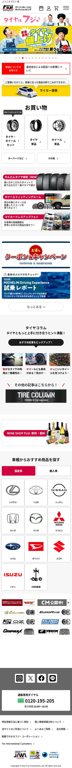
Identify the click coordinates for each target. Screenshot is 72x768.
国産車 (18, 471)
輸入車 (53, 471)
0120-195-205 (39, 700)
